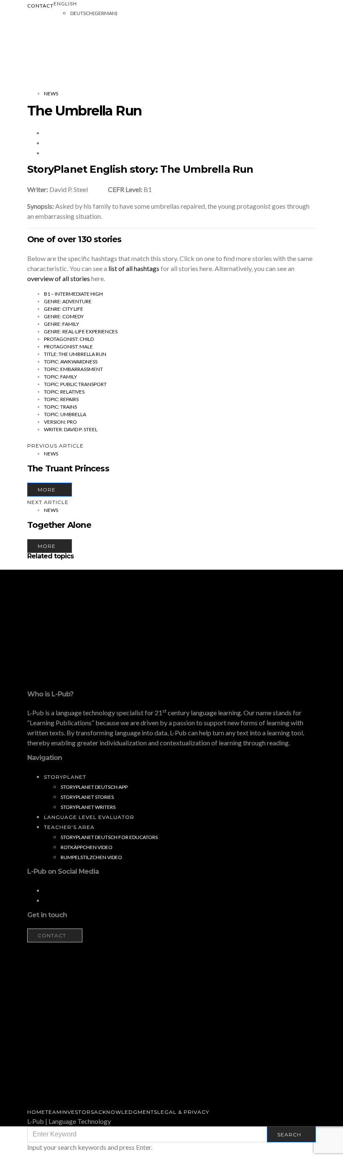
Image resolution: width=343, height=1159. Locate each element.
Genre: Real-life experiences (81, 331)
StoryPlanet (65, 777)
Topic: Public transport (75, 384)
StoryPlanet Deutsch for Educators (109, 837)
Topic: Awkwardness (70, 361)
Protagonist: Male (68, 346)
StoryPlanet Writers (88, 807)
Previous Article (55, 446)
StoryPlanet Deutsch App (94, 787)
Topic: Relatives (64, 392)
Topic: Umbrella (65, 414)
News (51, 93)
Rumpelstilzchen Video (91, 857)
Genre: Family (61, 324)
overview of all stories (58, 278)
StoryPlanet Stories (87, 797)
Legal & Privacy (183, 1112)
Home (36, 1112)
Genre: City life (63, 309)
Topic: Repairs (61, 399)
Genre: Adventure (68, 301)
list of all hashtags (133, 268)
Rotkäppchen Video (87, 847)
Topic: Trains (60, 407)
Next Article (48, 502)
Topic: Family (60, 377)
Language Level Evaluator (89, 817)
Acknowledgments (125, 1112)
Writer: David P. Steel (70, 429)
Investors (77, 1112)
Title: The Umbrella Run (75, 354)
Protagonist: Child (69, 339)
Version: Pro (60, 422)
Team (53, 1112)
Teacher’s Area (69, 827)
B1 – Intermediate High (73, 294)
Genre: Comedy (64, 316)
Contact (40, 6)
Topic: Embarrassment (73, 369)
